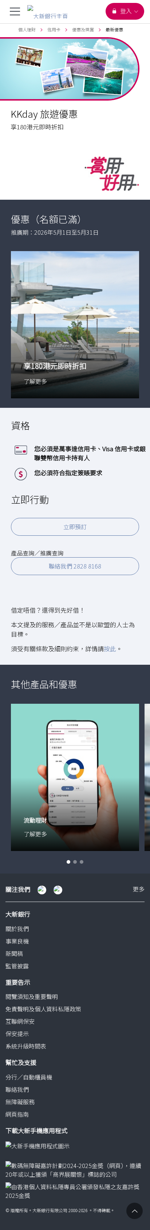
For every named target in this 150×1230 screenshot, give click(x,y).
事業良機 (17, 941)
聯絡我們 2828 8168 (75, 566)
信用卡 (53, 29)
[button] (68, 862)
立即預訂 (75, 526)
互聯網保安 (20, 1021)
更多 (139, 889)
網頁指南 (17, 1114)
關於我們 (17, 928)
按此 (110, 648)
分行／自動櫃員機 (28, 1077)
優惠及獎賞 (83, 29)
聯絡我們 (17, 1089)
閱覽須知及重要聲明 (31, 996)
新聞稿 (14, 953)
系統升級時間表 (25, 1046)
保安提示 (17, 1033)
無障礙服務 (20, 1101)
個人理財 (27, 29)
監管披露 (17, 965)
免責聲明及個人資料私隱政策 (43, 1008)
